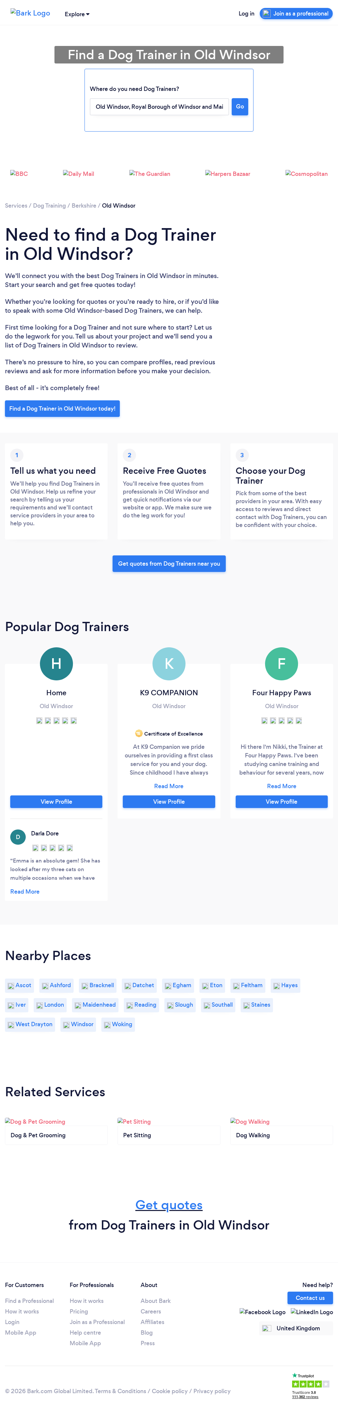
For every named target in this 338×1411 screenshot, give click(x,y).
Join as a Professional (97, 1322)
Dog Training (49, 206)
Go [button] (240, 106)
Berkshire (84, 206)
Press (148, 1343)
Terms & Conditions (120, 1391)
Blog (147, 1333)
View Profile (56, 802)
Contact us (310, 1298)
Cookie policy (170, 1391)
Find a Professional (29, 1301)
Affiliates (152, 1322)
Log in (246, 14)
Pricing (79, 1311)
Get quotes (169, 1205)
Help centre (85, 1333)
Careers (151, 1311)
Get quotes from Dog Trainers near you (169, 564)
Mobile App (20, 1333)
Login (12, 1322)
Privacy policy (212, 1391)
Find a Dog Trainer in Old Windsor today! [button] (62, 409)
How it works (22, 1311)
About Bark (156, 1301)
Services (16, 206)
